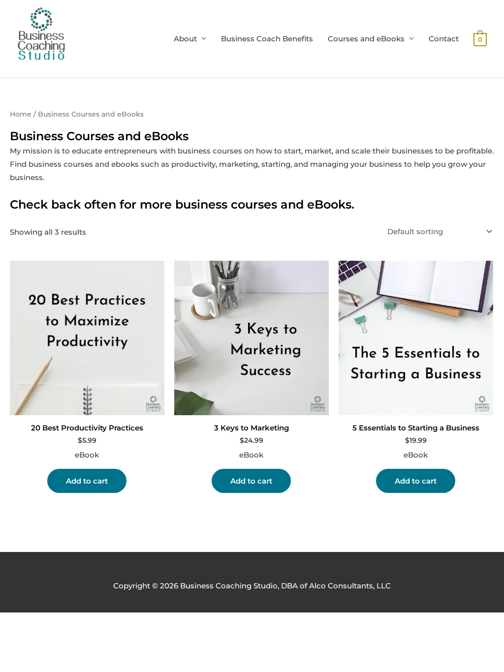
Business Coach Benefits (267, 38)
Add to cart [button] (87, 481)
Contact (444, 38)
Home (21, 114)
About (185, 38)
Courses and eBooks (366, 38)
